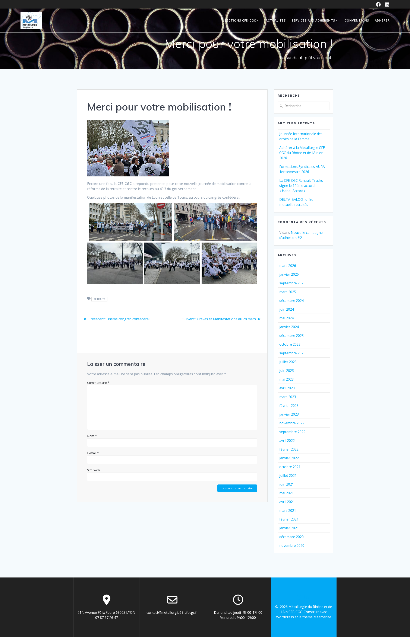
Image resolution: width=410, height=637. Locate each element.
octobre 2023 (289, 344)
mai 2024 (286, 318)
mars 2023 (287, 396)
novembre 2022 (291, 423)
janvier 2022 (289, 458)
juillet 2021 (288, 475)
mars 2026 (287, 265)
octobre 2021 (289, 466)
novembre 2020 (291, 545)
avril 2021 (287, 501)
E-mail (93, 453)
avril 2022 (287, 440)
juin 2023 (286, 370)
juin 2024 (286, 309)
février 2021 (289, 519)
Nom (92, 436)
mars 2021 (287, 510)
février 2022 (289, 449)
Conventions (357, 20)
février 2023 (289, 405)
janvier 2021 (289, 528)
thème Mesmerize (316, 617)
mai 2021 (286, 493)
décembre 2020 (291, 536)
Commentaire (98, 382)
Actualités (276, 20)
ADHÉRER (382, 20)
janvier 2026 (289, 274)
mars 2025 (287, 291)
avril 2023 (287, 388)
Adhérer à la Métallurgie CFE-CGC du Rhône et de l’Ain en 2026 (302, 152)
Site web (93, 470)
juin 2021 (286, 484)
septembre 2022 (292, 431)
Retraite (99, 299)
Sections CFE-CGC (240, 20)
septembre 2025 (292, 283)
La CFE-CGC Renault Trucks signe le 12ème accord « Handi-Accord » (301, 185)
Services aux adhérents (313, 20)
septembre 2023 (292, 353)
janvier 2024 (289, 326)
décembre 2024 (291, 300)
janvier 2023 (289, 414)
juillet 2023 (288, 361)
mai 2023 (286, 379)
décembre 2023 (291, 335)
